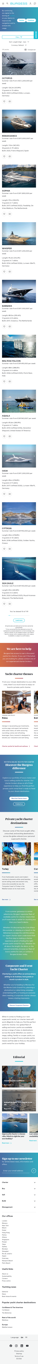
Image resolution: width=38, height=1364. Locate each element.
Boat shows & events (9, 1296)
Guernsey (5, 1258)
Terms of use (19, 1356)
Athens (4, 1237)
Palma (4, 1235)
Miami (4, 1228)
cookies (12, 15)
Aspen (4, 1256)
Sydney (4, 1246)
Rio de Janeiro (7, 1253)
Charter (5, 1182)
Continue (31, 20)
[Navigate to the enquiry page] (35, 3)
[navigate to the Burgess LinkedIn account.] (22, 1346)
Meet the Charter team (19, 798)
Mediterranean (7, 1327)
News (4, 1294)
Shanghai (5, 1251)
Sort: (10, 42)
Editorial (5, 1291)
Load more (19, 620)
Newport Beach (7, 1260)
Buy (3, 1188)
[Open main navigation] (3, 3)
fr (26, 1337)
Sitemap (19, 1353)
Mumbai (5, 1249)
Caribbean (5, 1310)
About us (5, 1274)
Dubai (4, 1230)
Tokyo (4, 1244)
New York (5, 1225)
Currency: (14, 45)
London (4, 1221)
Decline (21, 20)
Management (7, 1207)
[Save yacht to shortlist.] (4, 101)
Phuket (4, 1242)
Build (4, 1201)
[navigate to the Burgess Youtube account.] (27, 1346)
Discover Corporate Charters (19, 1005)
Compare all (31, 49)
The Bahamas (6, 1313)
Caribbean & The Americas (12, 1307)
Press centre (6, 1281)
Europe (5, 1325)
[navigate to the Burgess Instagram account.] (16, 1346)
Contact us (19, 804)
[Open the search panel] (7, 3)
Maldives (5, 1320)
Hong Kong (6, 1232)
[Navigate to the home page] (19, 4)
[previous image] (4, 63)
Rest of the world (9, 1317)
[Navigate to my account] (30, 3)
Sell (3, 1195)
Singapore (5, 1239)
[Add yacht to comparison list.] (9, 101)
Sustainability (7, 1276)
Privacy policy (19, 1351)
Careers (5, 1278)
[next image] (33, 63)
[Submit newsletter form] (34, 1170)
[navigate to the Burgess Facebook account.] (11, 1346)
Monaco (4, 1223)
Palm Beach (6, 1263)
